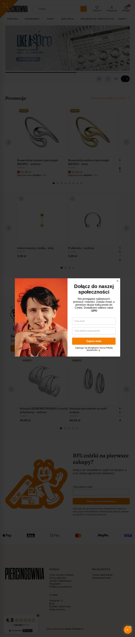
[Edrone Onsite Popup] (67, 318)
